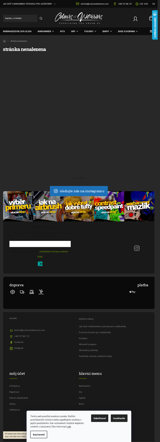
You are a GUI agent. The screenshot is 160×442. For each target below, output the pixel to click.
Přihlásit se (41, 264)
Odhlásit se (14, 409)
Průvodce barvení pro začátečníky (95, 332)
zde (69, 426)
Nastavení (39, 434)
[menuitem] (43, 31)
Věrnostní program (88, 344)
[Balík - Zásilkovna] (12, 291)
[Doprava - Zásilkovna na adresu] (22, 291)
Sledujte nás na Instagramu (82, 191)
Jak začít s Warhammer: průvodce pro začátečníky (102, 326)
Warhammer (84, 386)
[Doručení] (31, 291)
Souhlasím (119, 418)
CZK (141, 4)
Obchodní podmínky (88, 350)
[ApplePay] (132, 291)
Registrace (14, 392)
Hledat (41, 18)
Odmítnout (99, 418)
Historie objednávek (18, 398)
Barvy (81, 404)
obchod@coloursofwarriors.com (29, 330)
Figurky (82, 398)
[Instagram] (137, 248)
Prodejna (83, 338)
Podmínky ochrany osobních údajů (95, 356)
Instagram (19, 348)
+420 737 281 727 (21, 336)
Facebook (18, 342)
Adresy (12, 404)
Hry (80, 392)
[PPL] (41, 291)
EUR (146, 4)
